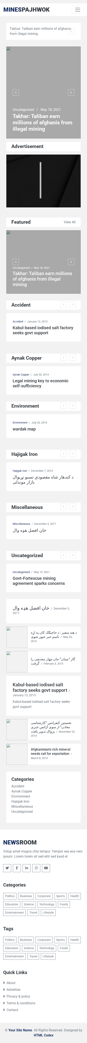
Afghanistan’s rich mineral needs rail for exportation (50, 751)
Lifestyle (48, 912)
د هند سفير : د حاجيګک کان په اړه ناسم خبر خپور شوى (54, 634)
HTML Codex (43, 1035)
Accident (18, 321)
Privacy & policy (18, 996)
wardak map (24, 429)
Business (26, 896)
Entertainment (14, 912)
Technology (46, 904)
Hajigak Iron (20, 470)
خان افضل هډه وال (29, 530)
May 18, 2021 (51, 110)
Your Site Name (20, 1030)
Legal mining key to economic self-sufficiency (40, 383)
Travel (33, 912)
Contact (12, 1010)
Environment (20, 422)
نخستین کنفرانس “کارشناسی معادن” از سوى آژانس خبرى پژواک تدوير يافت (51, 727)
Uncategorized (24, 110)
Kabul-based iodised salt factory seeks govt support (43, 330)
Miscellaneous (21, 523)
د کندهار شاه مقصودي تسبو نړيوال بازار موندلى (43, 479)
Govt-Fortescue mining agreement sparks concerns (39, 581)
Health (74, 896)
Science (29, 904)
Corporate (44, 896)
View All (70, 222)
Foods (64, 904)
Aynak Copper (21, 374)
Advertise (13, 990)
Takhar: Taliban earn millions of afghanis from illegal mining (42, 122)
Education (11, 904)
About (11, 983)
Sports (60, 896)
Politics (10, 896)
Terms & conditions (21, 1003)
